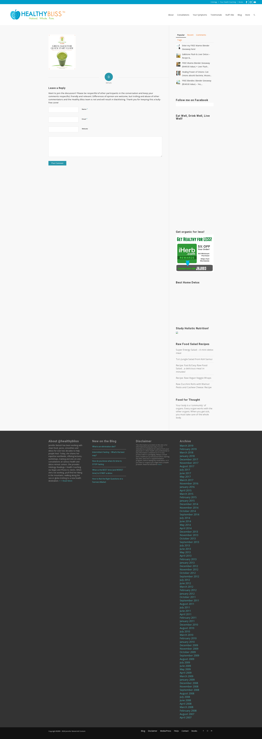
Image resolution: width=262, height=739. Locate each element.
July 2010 (185, 631)
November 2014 (189, 507)
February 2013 (188, 559)
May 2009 (185, 669)
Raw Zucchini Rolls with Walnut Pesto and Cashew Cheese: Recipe (194, 385)
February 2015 (188, 497)
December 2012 (189, 566)
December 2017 (189, 459)
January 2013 (187, 562)
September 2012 (189, 576)
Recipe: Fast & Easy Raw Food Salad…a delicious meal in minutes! (191, 368)
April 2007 (185, 717)
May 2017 (185, 476)
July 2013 (185, 545)
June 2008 (185, 700)
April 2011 (185, 614)
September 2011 (189, 600)
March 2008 (186, 707)
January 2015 (187, 500)
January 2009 (187, 679)
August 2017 (187, 466)
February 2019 (188, 449)
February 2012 (188, 590)
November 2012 (189, 569)
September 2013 (189, 542)
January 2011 (187, 621)
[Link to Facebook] (246, 2)
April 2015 (185, 490)
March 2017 (186, 480)
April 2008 (185, 703)
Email (84, 119)
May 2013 (185, 552)
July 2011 (185, 607)
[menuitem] (214, 2)
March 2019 (186, 445)
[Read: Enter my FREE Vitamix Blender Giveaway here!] (178, 46)
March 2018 (186, 452)
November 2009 (189, 648)
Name (85, 109)
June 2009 (185, 665)
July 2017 (185, 469)
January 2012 (187, 593)
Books (241, 2)
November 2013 (189, 535)
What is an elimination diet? (104, 446)
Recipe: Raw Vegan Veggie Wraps (193, 377)
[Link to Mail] (255, 2)
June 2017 (185, 473)
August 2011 (187, 603)
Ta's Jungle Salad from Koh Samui (194, 359)
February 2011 (188, 617)
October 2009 (188, 652)
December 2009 (189, 645)
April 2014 (185, 528)
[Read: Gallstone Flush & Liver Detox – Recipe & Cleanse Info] (178, 55)
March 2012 (186, 586)
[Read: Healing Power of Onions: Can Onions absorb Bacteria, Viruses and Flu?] (178, 72)
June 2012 (185, 583)
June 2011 (185, 610)
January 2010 (187, 641)
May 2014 (185, 524)
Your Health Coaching (228, 2)
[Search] (254, 15)
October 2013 (188, 538)
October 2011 (188, 597)
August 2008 (187, 693)
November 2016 (189, 483)
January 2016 (187, 486)
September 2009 (189, 655)
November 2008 (189, 686)
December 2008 (189, 683)
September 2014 (189, 514)
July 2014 (185, 517)
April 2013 (185, 555)
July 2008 (185, 696)
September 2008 (189, 689)
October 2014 (188, 511)
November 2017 (189, 462)
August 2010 (187, 628)
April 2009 (185, 672)
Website (85, 129)
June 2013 (185, 548)
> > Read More (65, 480)
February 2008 (188, 710)
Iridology (214, 2)
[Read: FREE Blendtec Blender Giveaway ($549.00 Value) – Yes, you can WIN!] (178, 81)
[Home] (36, 15)
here (160, 464)
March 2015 (186, 493)
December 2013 (189, 531)
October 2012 (188, 572)
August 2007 (187, 714)
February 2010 (188, 638)
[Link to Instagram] (251, 2)
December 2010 (189, 624)
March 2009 (186, 676)
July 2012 (185, 579)
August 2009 (187, 659)
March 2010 (186, 634)
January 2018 (187, 456)
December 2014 (189, 504)
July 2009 (185, 662)
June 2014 (185, 521)
